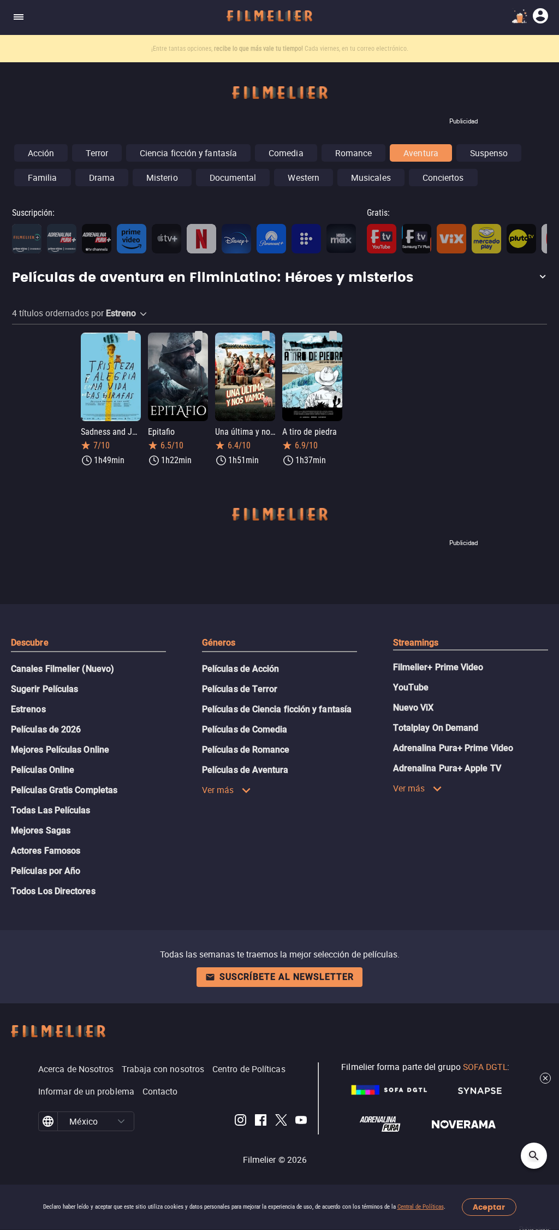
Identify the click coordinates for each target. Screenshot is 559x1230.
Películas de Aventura (245, 770)
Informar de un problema (86, 1091)
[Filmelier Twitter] (281, 1121)
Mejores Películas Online (60, 749)
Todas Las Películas (51, 810)
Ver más (218, 789)
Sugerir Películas (44, 689)
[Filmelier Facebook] (260, 1121)
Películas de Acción (241, 669)
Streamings (416, 642)
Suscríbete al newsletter (286, 977)
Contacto (160, 1091)
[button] (279, 278)
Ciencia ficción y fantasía (188, 153)
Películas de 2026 (46, 729)
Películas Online (42, 770)
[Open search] (534, 1156)
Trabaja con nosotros (163, 1069)
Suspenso (489, 153)
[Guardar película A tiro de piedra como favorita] (333, 335)
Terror (97, 153)
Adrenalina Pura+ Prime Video (453, 748)
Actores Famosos (45, 850)
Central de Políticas (420, 1206)
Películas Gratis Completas (64, 790)
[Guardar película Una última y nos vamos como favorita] (265, 335)
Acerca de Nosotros (76, 1069)
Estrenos (28, 709)
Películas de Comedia (245, 729)
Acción (41, 153)
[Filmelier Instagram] (240, 1121)
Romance (353, 153)
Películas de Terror (240, 689)
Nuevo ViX (413, 707)
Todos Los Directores (53, 891)
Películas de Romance (246, 749)
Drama (102, 178)
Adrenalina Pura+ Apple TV (447, 768)
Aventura (420, 153)
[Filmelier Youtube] (301, 1121)
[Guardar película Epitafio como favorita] (198, 335)
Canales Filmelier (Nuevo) (62, 669)
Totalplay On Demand (436, 728)
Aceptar (489, 1207)
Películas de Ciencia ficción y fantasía (277, 709)
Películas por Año (45, 871)
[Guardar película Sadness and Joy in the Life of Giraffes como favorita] (131, 335)
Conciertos (443, 178)
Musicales (371, 178)
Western (303, 178)
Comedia (286, 153)
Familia (42, 178)
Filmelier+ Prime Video (438, 667)
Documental (233, 178)
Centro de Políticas (249, 1069)
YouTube (411, 687)
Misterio (162, 178)
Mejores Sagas (40, 830)
